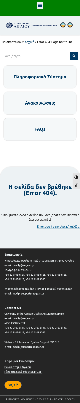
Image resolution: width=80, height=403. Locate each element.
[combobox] (36, 56)
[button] (40, 5)
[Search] (74, 56)
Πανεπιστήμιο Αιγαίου (17, 367)
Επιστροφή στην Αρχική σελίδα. (58, 226)
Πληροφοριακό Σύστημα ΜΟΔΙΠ (23, 371)
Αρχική (29, 42)
